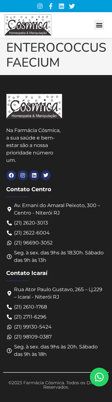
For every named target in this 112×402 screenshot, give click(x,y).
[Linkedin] (61, 6)
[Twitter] (72, 6)
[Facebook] (11, 175)
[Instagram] (40, 6)
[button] (99, 25)
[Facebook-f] (51, 6)
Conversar (108, 377)
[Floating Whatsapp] (99, 377)
